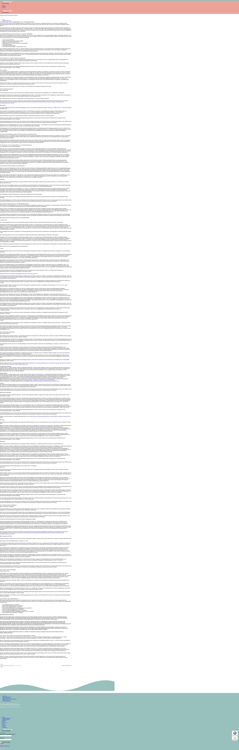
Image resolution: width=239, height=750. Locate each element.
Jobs (3, 5)
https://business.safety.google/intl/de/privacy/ (39, 363)
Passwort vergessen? (5, 746)
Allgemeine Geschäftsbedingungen (9, 699)
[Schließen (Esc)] (0, 748)
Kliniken (4, 720)
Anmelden (2, 743)
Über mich (4, 722)
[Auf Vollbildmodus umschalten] (2, 748)
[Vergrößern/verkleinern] (4, 748)
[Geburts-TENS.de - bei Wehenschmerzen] (9, 15)
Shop (3, 19)
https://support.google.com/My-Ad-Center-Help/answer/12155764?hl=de (39, 379)
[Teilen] (1, 748)
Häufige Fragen (5, 719)
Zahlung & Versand (6, 700)
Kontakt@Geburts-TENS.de (7, 1)
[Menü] (2, 18)
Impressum (4, 696)
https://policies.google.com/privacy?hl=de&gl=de (60, 363)
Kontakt (4, 6)
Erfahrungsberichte (6, 20)
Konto (3, 7)
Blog (3, 721)
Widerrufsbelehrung (6, 698)
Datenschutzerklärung (6, 697)
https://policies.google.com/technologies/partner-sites (16, 364)
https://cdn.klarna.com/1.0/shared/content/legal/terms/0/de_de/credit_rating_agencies (18, 273)
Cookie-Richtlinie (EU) (6, 701)
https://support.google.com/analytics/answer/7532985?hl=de (46, 381)
